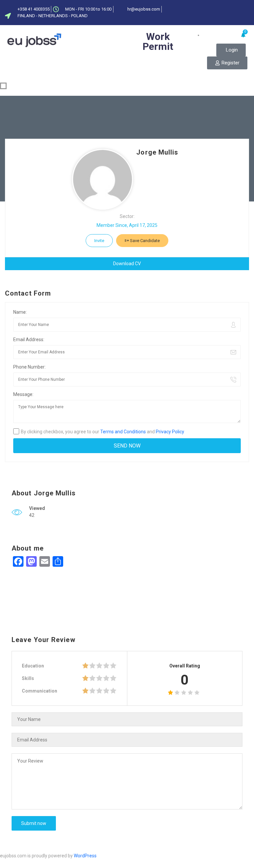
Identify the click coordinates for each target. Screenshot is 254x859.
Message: (23, 394)
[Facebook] (215, 8)
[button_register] (227, 62)
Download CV (127, 263)
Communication (39, 691)
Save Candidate (144, 240)
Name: (20, 312)
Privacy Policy (170, 431)
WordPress (85, 855)
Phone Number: (29, 367)
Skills (28, 678)
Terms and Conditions (123, 431)
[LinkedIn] (236, 8)
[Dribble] (247, 8)
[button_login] (231, 50)
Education (33, 665)
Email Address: (28, 339)
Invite (99, 240)
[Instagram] (247, 17)
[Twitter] (226, 8)
